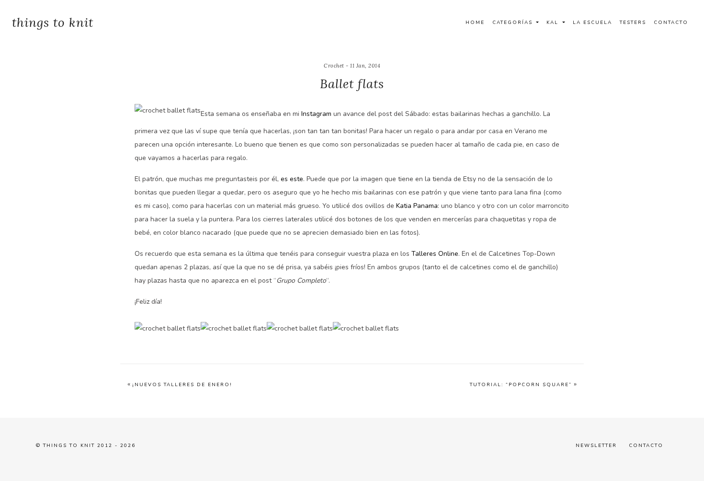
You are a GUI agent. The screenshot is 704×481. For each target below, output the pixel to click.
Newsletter (596, 445)
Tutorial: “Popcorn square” (521, 384)
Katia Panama (417, 205)
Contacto (671, 22)
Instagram (316, 113)
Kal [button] (553, 22)
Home (475, 22)
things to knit (52, 22)
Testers (633, 22)
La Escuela (592, 22)
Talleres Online (434, 253)
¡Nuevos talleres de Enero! (182, 384)
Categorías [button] (513, 22)
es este (292, 178)
